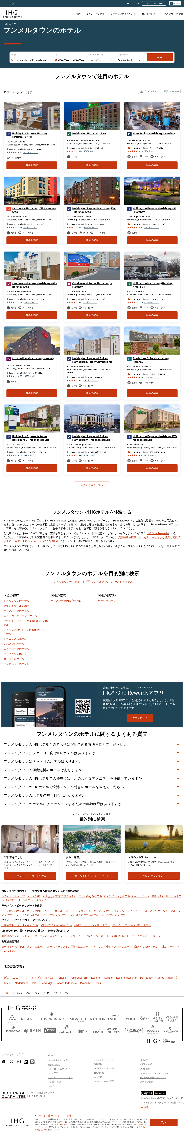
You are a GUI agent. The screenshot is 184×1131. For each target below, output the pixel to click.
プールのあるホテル (90, 896)
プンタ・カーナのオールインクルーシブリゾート (98, 914)
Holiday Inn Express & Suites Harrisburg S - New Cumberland (92, 360)
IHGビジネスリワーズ (104, 1059)
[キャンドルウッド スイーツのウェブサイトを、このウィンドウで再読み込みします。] (170, 1030)
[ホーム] (7, 993)
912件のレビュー (90, 302)
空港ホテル (158, 896)
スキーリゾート (140, 896)
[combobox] (32, 60)
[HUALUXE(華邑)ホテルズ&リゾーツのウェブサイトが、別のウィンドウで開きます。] (157, 1018)
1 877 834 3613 (36, 1095)
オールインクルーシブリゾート (73, 910)
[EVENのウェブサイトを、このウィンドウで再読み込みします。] (32, 1030)
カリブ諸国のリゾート (40, 910)
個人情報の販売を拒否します (153, 1077)
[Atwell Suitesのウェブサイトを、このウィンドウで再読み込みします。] (114, 1030)
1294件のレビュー (151, 151)
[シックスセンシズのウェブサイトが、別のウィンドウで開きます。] (12, 1018)
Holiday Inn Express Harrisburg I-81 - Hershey (154, 210)
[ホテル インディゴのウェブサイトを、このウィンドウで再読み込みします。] (115, 1018)
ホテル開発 (53, 1073)
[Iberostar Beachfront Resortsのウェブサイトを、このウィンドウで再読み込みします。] (13, 1030)
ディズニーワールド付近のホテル (131, 925)
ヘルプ (11, 4)
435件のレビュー (30, 455)
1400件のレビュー (31, 302)
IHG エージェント (56, 1081)
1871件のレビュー (91, 455)
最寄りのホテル (10, 935)
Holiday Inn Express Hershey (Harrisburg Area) (29, 135)
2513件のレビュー (151, 302)
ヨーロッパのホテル (13, 946)
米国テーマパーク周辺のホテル (92, 925)
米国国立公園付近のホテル (56, 925)
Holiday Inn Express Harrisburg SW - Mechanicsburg (155, 438)
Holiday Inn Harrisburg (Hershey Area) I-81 (152, 285)
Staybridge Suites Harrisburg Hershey (151, 360)
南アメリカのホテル (146, 946)
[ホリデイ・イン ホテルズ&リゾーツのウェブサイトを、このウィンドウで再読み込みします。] (66, 1030)
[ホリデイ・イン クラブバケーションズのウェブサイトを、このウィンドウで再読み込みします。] (153, 1030)
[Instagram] (19, 1061)
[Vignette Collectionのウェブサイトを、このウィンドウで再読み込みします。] (78, 1018)
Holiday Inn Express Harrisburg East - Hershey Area (94, 210)
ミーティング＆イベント (123, 13)
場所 (78, 13)
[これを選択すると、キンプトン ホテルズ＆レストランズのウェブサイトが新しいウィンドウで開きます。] (97, 1018)
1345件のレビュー (91, 151)
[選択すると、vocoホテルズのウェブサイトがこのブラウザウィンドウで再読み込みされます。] (130, 1018)
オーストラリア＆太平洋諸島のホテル (69, 946)
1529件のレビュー (91, 227)
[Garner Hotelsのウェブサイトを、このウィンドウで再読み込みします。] (83, 1030)
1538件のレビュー (151, 455)
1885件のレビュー (151, 227)
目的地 (14, 55)
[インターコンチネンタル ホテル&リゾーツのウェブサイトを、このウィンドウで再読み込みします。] (51, 1018)
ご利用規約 (145, 1068)
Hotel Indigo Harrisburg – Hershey (154, 133)
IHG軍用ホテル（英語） (105, 1068)
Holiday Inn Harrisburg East (89, 133)
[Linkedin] (26, 1061)
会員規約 (144, 1059)
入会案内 (98, 1076)
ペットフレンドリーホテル (93, 935)
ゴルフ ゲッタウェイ (34, 900)
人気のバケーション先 (63, 935)
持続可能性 (99, 1072)
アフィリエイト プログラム (60, 1077)
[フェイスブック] (4, 1061)
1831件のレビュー (151, 377)
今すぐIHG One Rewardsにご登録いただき (40, 541)
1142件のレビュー (91, 380)
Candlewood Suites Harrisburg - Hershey (92, 285)
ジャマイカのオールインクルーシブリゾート (42, 914)
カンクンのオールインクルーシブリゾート (117, 910)
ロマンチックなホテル (117, 896)
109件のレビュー (30, 227)
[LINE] (32, 1061)
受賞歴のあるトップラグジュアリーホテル (135, 935)
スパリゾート (13, 900)
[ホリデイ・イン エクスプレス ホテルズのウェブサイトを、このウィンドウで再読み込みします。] (50, 1030)
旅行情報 (98, 1064)
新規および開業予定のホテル (59, 896)
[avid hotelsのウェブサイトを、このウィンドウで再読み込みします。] (98, 1030)
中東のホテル (167, 946)
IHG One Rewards (157, 533)
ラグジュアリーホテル (35, 935)
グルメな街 (33, 896)
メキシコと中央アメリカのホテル (112, 946)
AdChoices (145, 1064)
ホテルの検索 (54, 1064)
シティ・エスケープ (13, 896)
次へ (163, 1122)
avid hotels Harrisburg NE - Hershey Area (34, 210)
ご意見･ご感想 (146, 1081)
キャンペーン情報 (95, 13)
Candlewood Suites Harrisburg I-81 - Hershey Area (34, 285)
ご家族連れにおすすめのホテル (19, 925)
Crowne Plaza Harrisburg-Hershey (33, 358)
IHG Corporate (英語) (104, 1081)
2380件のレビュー (31, 376)
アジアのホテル (36, 946)
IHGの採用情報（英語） (59, 1060)
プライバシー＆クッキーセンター (155, 1073)
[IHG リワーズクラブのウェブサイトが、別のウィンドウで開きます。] (161, 1041)
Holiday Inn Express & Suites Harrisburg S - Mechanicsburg (30, 438)
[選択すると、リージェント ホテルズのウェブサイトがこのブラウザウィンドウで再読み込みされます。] (27, 1018)
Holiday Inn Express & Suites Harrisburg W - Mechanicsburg (91, 438)
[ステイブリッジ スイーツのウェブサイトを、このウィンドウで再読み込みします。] (134, 1030)
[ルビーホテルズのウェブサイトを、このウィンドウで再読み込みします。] (144, 1018)
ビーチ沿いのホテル (13, 910)
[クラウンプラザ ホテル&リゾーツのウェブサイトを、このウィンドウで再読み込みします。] (172, 1018)
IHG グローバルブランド (59, 1068)
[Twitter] (11, 1061)
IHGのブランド (149, 13)
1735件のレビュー (30, 152)
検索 (159, 57)
